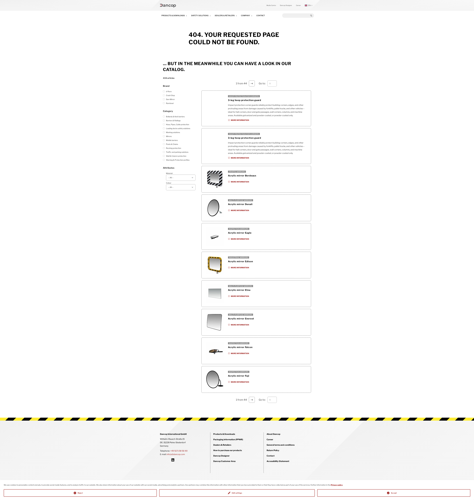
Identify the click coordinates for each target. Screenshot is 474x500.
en (309, 5)
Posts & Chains (172, 144)
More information (240, 120)
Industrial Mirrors (238, 257)
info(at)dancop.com (176, 454)
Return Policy (273, 450)
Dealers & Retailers (225, 15)
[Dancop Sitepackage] (168, 5)
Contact (260, 15)
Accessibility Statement (278, 461)
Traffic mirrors (237, 172)
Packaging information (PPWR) (228, 439)
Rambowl (170, 103)
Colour (168, 183)
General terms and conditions (281, 445)
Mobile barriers (172, 140)
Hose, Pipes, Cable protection (177, 124)
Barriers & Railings (173, 120)
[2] (252, 83)
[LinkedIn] (173, 460)
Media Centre (271, 5)
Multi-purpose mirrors (240, 200)
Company (245, 15)
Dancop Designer (286, 5)
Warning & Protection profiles (177, 160)
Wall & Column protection (176, 156)
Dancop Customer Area (224, 461)
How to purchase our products (227, 450)
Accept (394, 493)
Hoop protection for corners (244, 96)
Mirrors (169, 136)
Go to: (262, 83)
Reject (80, 493)
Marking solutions (173, 132)
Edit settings (237, 493)
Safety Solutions (199, 15)
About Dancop (273, 434)
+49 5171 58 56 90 (179, 451)
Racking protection (173, 148)
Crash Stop (170, 95)
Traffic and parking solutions (177, 152)
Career (298, 5)
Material (169, 173)
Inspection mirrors (238, 229)
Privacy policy (337, 485)
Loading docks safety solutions (178, 128)
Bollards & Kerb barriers (175, 117)
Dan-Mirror (170, 99)
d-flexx (169, 91)
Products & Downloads (173, 15)
